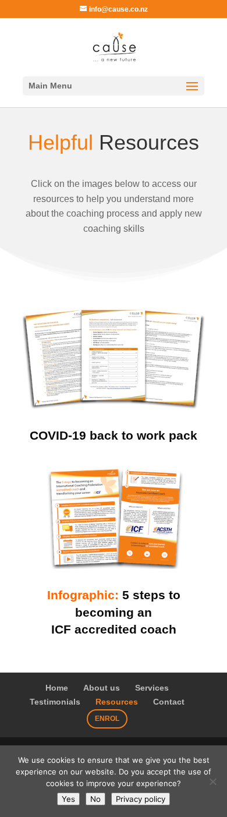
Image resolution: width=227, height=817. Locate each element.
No (95, 799)
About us (101, 687)
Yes (68, 799)
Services (152, 687)
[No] (212, 781)
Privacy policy (140, 799)
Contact (169, 701)
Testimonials (55, 701)
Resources (116, 701)
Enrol (107, 719)
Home (56, 687)
